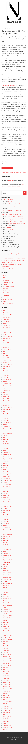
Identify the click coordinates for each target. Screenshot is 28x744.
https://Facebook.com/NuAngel (17, 219)
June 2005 (6, 699)
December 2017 (7, 452)
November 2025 (7, 315)
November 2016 (7, 480)
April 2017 (6, 469)
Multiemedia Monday (8, 286)
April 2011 (6, 607)
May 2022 (5, 356)
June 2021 (5, 371)
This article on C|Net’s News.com (10, 85)
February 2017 (7, 474)
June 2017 (5, 465)
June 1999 (5, 729)
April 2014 (6, 545)
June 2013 (5, 564)
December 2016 (7, 478)
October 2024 (6, 325)
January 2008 (6, 682)
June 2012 (5, 590)
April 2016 (6, 495)
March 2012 (6, 596)
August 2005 (6, 697)
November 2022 (7, 345)
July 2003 (5, 714)
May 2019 (5, 416)
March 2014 (6, 547)
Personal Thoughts (7, 168)
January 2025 (6, 323)
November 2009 (7, 635)
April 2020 (6, 396)
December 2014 (7, 527)
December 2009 (7, 633)
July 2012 (5, 588)
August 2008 (6, 667)
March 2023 (6, 343)
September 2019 (7, 407)
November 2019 (7, 403)
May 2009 (5, 648)
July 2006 (5, 693)
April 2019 (6, 418)
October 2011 (6, 603)
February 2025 (7, 321)
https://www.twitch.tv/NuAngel (16, 223)
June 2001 (6, 721)
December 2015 (7, 504)
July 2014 (5, 538)
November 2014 (7, 530)
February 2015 (7, 523)
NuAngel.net (14, 21)
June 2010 (6, 622)
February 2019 (7, 422)
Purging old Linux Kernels (9, 269)
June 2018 (6, 439)
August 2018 (6, 435)
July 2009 (5, 643)
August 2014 (6, 536)
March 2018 (6, 446)
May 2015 (5, 517)
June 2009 (6, 646)
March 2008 (6, 678)
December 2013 (7, 553)
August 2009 (6, 641)
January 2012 (6, 600)
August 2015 (6, 510)
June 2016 (6, 491)
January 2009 (6, 656)
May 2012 (5, 592)
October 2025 (6, 317)
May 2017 (5, 467)
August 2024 (6, 328)
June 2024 (5, 330)
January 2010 (6, 631)
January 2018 (6, 450)
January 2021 (6, 381)
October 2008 (6, 663)
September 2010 (7, 615)
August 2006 (6, 691)
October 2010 (6, 613)
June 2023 (5, 340)
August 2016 (6, 487)
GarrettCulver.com (8, 199)
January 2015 (6, 525)
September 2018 (7, 433)
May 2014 (5, 542)
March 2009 (6, 652)
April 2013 (6, 568)
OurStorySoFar (7, 290)
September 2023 (7, 336)
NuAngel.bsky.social (13, 206)
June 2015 (5, 515)
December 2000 (7, 725)
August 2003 (6, 712)
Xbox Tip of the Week (8, 303)
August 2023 (6, 338)
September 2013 (7, 560)
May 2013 (5, 566)
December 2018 (7, 426)
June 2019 (5, 414)
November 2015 (7, 506)
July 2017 (5, 463)
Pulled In (5, 297)
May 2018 (5, 441)
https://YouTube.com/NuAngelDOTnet (11, 214)
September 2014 (7, 534)
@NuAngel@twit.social (15, 204)
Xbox (4, 301)
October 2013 (6, 557)
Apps (4, 275)
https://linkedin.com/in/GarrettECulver (12, 210)
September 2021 (7, 364)
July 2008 (5, 669)
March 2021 (6, 377)
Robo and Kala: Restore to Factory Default (14, 258)
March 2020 (6, 398)
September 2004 (7, 701)
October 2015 (6, 508)
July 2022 (5, 351)
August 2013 (6, 562)
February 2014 (7, 549)
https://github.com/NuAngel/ (15, 221)
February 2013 (7, 573)
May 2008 (5, 674)
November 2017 (7, 454)
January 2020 (6, 401)
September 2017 (7, 459)
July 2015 (5, 512)
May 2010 (5, 624)
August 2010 (6, 618)
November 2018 (7, 429)
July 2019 (5, 411)
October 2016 (6, 482)
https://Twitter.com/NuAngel (15, 216)
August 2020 (6, 390)
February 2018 (7, 448)
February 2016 (7, 499)
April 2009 (6, 650)
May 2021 (5, 373)
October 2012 (6, 581)
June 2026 (6, 313)
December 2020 (7, 383)
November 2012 (7, 579)
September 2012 (7, 583)
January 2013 (6, 575)
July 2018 (5, 437)
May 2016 (5, 493)
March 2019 (6, 420)
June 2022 (5, 353)
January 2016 (6, 502)
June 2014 (5, 540)
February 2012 (7, 598)
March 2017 (6, 472)
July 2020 (5, 392)
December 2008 (7, 658)
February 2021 (7, 379)
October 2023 (6, 334)
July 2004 (5, 704)
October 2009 (6, 637)
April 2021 (6, 375)
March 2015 (6, 521)
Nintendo (5, 288)
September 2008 (7, 665)
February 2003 (7, 717)
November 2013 (7, 555)
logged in (10, 180)
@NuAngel (10, 201)
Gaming (5, 284)
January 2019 (6, 424)
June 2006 (6, 695)
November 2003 (7, 708)
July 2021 (5, 368)
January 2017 (6, 476)
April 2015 (6, 519)
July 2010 (5, 620)
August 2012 (6, 585)
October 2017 (6, 456)
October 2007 (6, 684)
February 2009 (7, 654)
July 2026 (5, 310)
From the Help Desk (8, 282)
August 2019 (6, 409)
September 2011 (7, 605)
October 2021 (6, 362)
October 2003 (6, 710)
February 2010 (7, 628)
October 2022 (6, 347)
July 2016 (5, 489)
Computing (6, 280)
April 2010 (6, 626)
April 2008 (6, 676)
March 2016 (6, 497)
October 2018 (6, 431)
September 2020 (7, 388)
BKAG (4, 278)
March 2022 (6, 358)
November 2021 (7, 360)
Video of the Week (7, 299)
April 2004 (6, 706)
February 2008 (7, 680)
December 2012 (7, 577)
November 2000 (7, 727)
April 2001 (6, 723)
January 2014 (6, 551)
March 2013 (6, 570)
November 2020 (7, 386)
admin (11, 28)
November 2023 (7, 332)
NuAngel (9, 227)
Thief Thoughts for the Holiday (18, 172)
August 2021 (6, 366)
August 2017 (6, 461)
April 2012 (6, 594)
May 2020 (5, 394)
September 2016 (7, 484)
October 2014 (6, 532)
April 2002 (6, 719)
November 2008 (7, 661)
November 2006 (7, 689)
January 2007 (6, 686)
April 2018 (6, 444)
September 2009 (7, 639)
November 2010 (7, 611)
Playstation (6, 295)
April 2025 (6, 319)
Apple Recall (5, 172)
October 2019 (6, 405)
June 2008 (6, 671)
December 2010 (7, 609)
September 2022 (7, 349)
